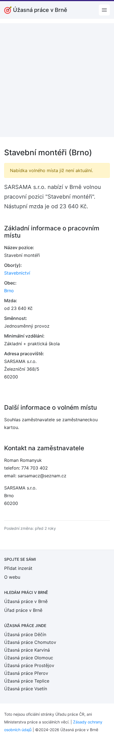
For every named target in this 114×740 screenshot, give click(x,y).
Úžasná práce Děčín (25, 634)
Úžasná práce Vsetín (25, 688)
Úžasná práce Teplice (26, 681)
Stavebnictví (17, 273)
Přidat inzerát (18, 568)
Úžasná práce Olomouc (28, 657)
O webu (12, 577)
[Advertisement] (57, 80)
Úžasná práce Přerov (26, 673)
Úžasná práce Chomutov (30, 642)
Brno (9, 290)
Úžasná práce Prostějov (29, 665)
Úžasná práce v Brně (26, 601)
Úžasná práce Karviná (27, 650)
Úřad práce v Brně (23, 610)
